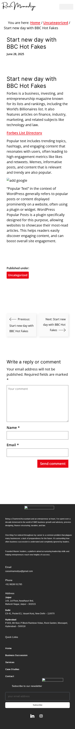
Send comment (53, 463)
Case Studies (12, 669)
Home (35, 22)
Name (13, 427)
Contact (9, 676)
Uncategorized (55, 22)
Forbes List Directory (24, 132)
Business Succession (16, 655)
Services (9, 662)
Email (13, 445)
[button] (66, 7)
